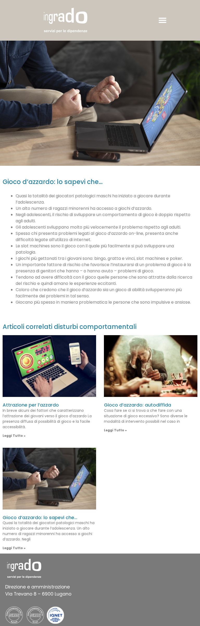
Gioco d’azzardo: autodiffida (137, 405)
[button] (162, 20)
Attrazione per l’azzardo (31, 405)
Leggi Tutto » (14, 435)
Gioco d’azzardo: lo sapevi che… (40, 517)
